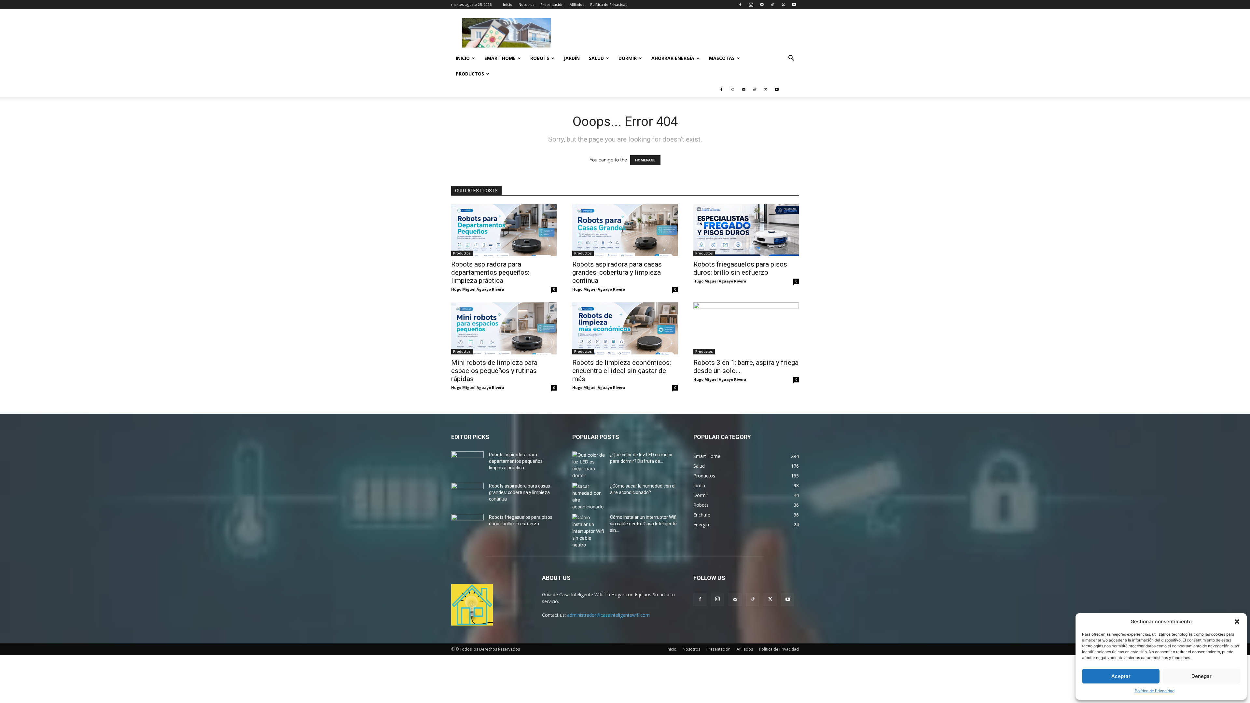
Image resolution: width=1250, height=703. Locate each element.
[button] (1237, 621)
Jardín (572, 58)
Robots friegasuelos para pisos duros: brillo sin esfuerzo (740, 268)
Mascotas (722, 58)
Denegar (1201, 676)
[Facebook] (740, 4)
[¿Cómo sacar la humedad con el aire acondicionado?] (588, 496)
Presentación (551, 4)
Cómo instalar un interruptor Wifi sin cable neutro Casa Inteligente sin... (643, 524)
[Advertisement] (680, 33)
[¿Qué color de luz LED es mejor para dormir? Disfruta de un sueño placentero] (588, 465)
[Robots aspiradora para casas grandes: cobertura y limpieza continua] (625, 230)
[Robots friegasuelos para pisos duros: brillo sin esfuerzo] (746, 230)
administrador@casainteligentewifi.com (608, 615)
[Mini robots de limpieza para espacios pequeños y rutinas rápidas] (504, 328)
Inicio (507, 4)
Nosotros (526, 4)
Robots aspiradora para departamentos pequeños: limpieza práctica (490, 272)
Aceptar (1121, 676)
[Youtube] (794, 4)
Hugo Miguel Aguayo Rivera (477, 289)
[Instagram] (751, 4)
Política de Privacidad (1154, 690)
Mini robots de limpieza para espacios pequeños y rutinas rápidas (494, 371)
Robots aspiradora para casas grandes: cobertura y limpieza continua (617, 272)
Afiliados (577, 4)
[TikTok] (772, 4)
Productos (470, 74)
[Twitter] (783, 4)
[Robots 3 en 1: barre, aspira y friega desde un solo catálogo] (746, 328)
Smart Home (500, 58)
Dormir (627, 58)
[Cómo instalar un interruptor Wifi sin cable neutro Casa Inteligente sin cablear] (588, 531)
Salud (596, 58)
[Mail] (762, 4)
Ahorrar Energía (672, 58)
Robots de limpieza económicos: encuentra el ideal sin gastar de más (621, 371)
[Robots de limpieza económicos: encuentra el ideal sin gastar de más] (625, 328)
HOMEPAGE (645, 160)
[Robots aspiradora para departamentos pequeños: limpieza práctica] (504, 230)
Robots (539, 58)
